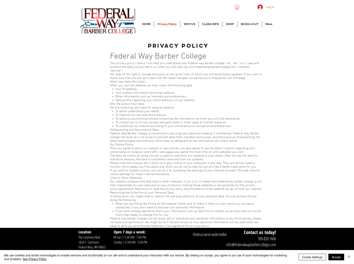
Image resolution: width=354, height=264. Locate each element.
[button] (237, 7)
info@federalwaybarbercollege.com (251, 244)
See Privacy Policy (35, 259)
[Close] (349, 257)
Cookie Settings (312, 257)
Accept (336, 257)
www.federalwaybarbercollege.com (212, 67)
